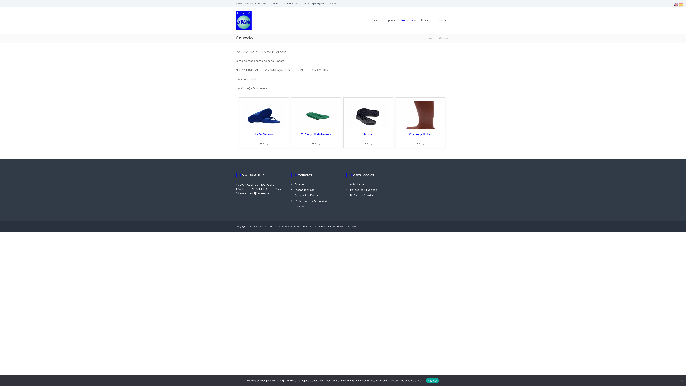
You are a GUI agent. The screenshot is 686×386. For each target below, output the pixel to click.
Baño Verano (264, 134)
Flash (310, 226)
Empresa (389, 20)
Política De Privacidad (363, 190)
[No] (681, 380)
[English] (676, 4)
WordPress (350, 226)
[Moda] (368, 114)
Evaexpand (261, 226)
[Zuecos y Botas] (420, 114)
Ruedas (299, 184)
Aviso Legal (357, 184)
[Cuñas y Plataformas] (316, 114)
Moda (368, 134)
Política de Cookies (362, 195)
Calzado (300, 206)
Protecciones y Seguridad (311, 201)
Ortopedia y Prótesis (307, 195)
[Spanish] (681, 4)
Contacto (444, 20)
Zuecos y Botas (420, 134)
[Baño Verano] (263, 114)
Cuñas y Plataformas (316, 134)
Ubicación (427, 20)
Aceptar (432, 380)
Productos (406, 20)
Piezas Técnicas (304, 190)
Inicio (375, 20)
